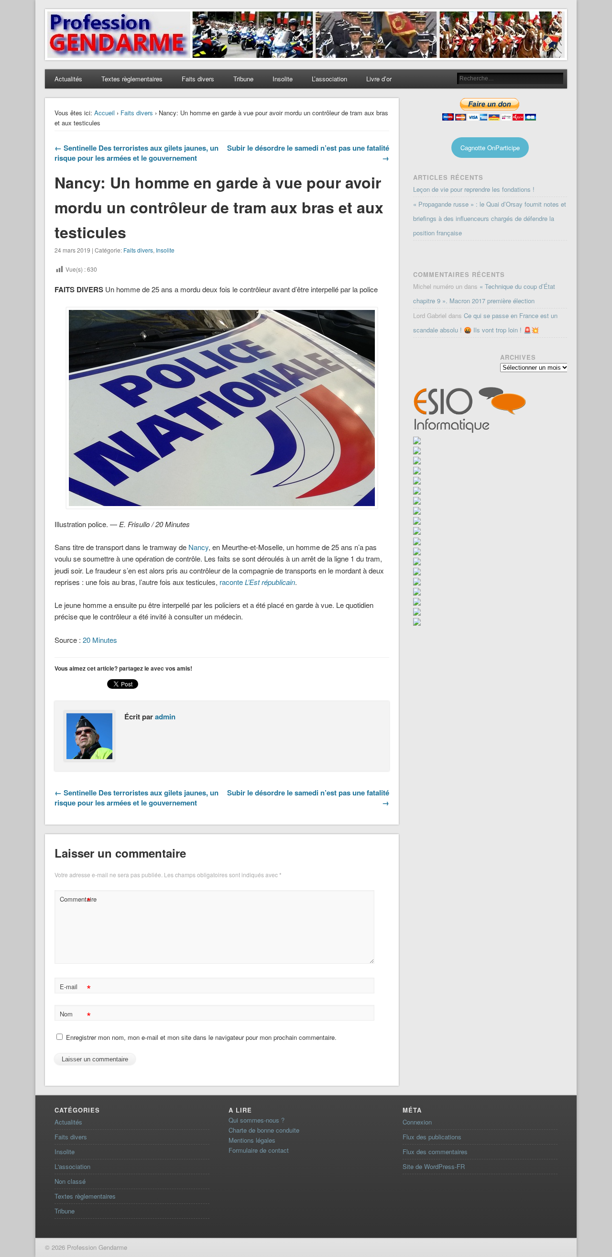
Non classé (70, 1181)
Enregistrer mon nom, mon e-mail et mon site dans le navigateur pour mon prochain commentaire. (201, 1037)
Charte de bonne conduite (264, 1130)
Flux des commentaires (435, 1151)
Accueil (104, 112)
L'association (72, 1166)
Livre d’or (379, 78)
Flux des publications (432, 1136)
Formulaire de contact (259, 1150)
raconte (257, 582)
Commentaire (76, 900)
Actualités (68, 78)
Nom (75, 1015)
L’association (329, 78)
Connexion (417, 1121)
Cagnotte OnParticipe (490, 147)
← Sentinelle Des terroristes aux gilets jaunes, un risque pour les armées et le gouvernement (137, 153)
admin (165, 716)
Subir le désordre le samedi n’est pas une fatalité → (308, 153)
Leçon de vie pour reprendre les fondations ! (474, 189)
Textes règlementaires (132, 78)
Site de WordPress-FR (434, 1166)
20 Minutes (100, 640)
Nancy (198, 547)
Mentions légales (252, 1140)
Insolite (283, 78)
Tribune (243, 78)
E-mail (75, 988)
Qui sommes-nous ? (256, 1120)
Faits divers (198, 78)
